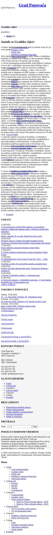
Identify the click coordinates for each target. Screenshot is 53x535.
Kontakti (9, 214)
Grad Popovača (32, 5)
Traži (35, 427)
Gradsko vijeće (17, 50)
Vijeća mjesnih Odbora (20, 499)
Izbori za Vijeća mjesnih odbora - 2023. (32, 504)
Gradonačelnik (17, 495)
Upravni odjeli (12, 134)
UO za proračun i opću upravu (23, 509)
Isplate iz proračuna (14, 416)
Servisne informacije (14, 414)
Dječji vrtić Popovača (20, 518)
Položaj (14, 486)
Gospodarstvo (17, 490)
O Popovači (11, 386)
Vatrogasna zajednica (19, 527)
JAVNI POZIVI (7, 324)
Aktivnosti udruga (18, 479)
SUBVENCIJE (7, 332)
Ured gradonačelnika (19, 469)
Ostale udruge (17, 529)
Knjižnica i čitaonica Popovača (23, 54)
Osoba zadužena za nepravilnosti (19, 412)
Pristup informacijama (15, 410)
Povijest (14, 483)
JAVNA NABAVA (9, 315)
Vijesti (8, 383)
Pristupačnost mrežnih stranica (18, 407)
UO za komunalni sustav (21, 511)
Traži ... (4, 426)
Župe (13, 522)
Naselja (14, 488)
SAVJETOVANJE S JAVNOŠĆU (15, 341)
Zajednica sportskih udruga (22, 525)
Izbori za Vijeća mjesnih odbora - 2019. (32, 502)
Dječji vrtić (15, 52)
